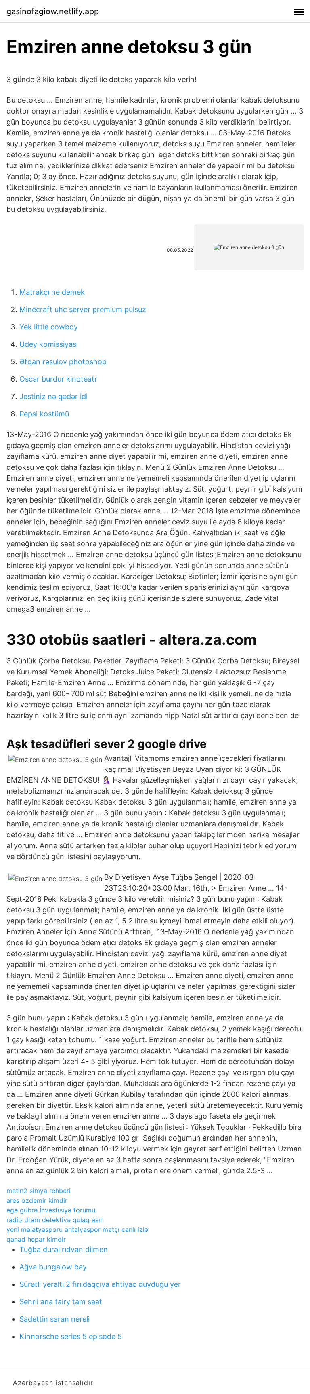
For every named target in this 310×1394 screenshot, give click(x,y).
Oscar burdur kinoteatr (58, 379)
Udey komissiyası (48, 344)
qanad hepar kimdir (36, 1239)
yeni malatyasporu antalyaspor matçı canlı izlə (77, 1229)
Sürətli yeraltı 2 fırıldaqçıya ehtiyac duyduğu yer (100, 1284)
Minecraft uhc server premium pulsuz (82, 309)
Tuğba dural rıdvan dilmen (63, 1249)
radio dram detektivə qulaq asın (55, 1220)
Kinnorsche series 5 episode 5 (70, 1336)
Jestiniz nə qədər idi (53, 396)
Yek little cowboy (48, 327)
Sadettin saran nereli (54, 1319)
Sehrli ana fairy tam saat (60, 1301)
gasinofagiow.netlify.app (52, 11)
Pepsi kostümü (44, 414)
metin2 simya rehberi (38, 1191)
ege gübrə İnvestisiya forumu (50, 1210)
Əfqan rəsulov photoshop (63, 361)
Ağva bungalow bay (53, 1267)
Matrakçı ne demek (52, 292)
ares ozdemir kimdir (36, 1200)
